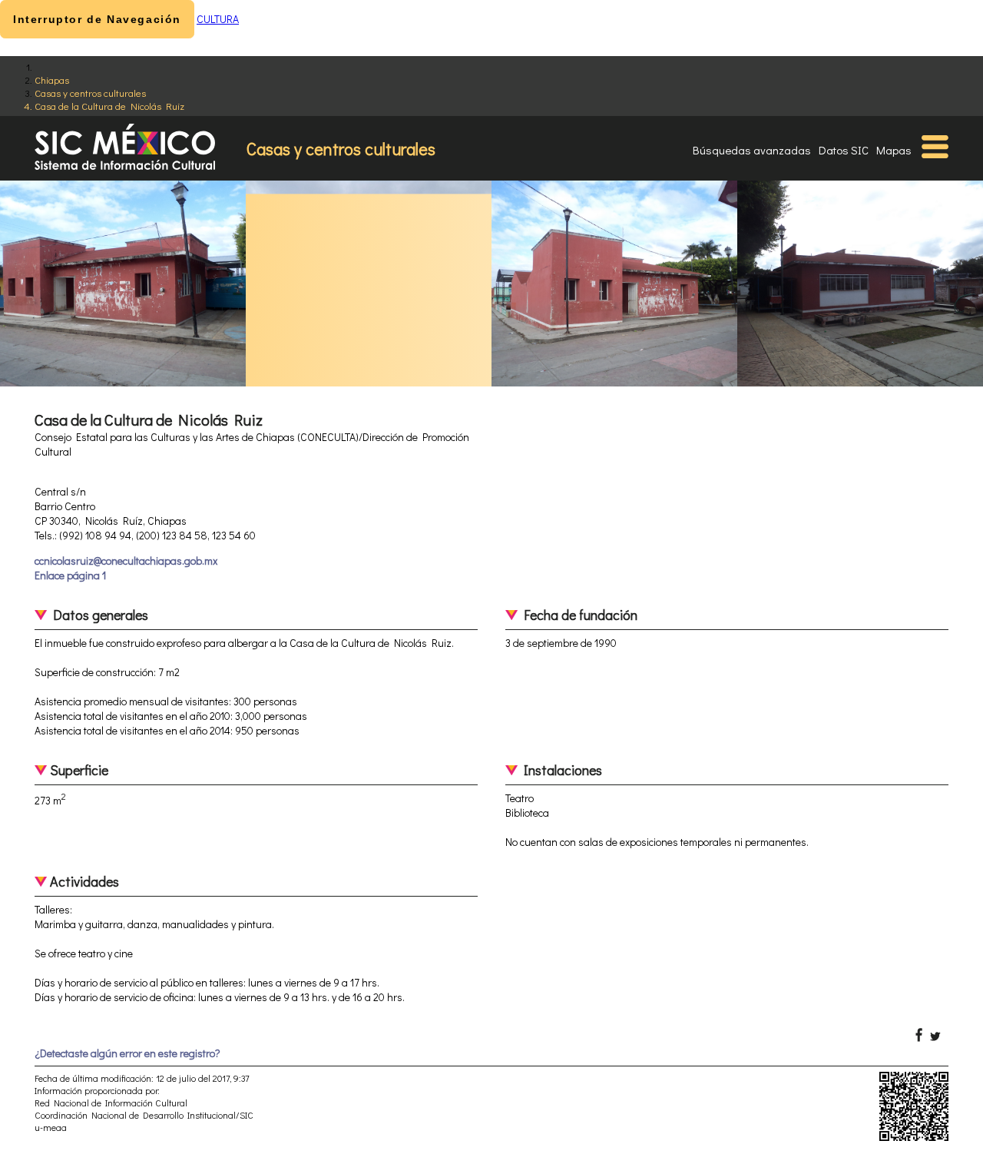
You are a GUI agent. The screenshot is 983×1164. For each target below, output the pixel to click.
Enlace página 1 (70, 575)
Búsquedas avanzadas (752, 150)
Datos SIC (844, 150)
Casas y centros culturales (90, 92)
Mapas (894, 150)
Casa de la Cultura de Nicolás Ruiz (109, 105)
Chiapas (52, 79)
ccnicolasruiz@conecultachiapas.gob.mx (126, 560)
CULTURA (218, 19)
